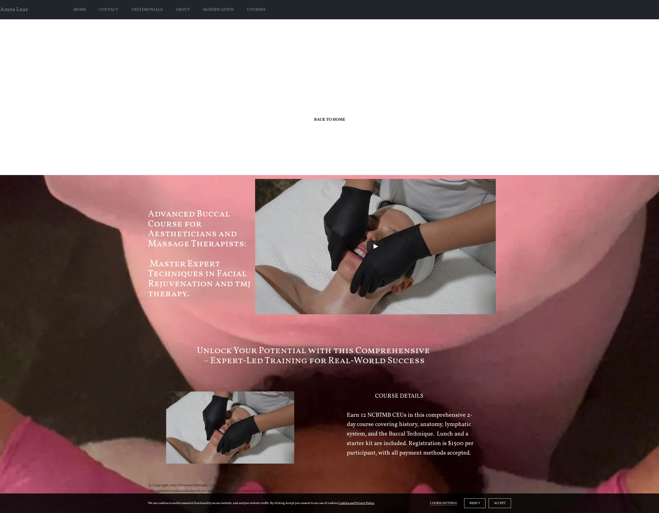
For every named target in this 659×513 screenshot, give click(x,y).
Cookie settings (443, 503)
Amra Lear (14, 10)
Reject (475, 503)
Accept (500, 503)
